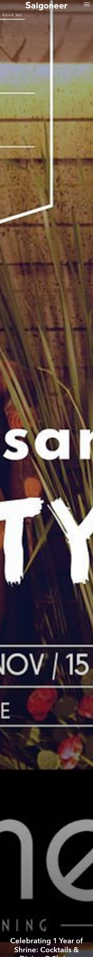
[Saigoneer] (46, 5)
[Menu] (87, 4)
